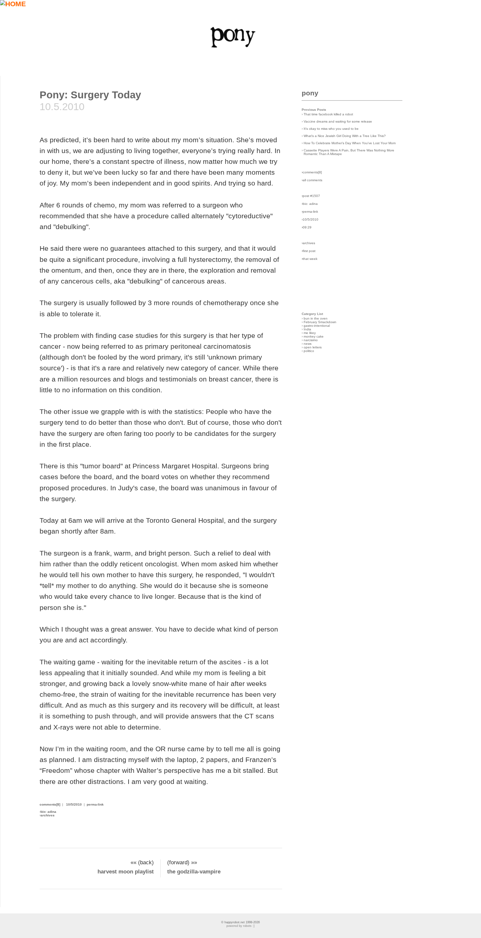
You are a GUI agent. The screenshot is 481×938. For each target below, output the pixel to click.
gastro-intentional (317, 325)
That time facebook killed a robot (328, 114)
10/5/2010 (74, 804)
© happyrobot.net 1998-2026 (240, 922)
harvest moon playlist (126, 872)
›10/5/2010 (310, 219)
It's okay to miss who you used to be (331, 128)
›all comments (312, 180)
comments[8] (50, 804)
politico (309, 351)
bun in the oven (316, 318)
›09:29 (307, 227)
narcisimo (311, 340)
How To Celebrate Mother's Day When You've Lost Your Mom (350, 143)
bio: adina (48, 811)
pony (310, 93)
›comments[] (312, 172)
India (307, 329)
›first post (308, 251)
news (308, 343)
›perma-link (310, 211)
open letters (313, 347)
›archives (308, 243)
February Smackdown (320, 322)
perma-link (95, 804)
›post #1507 (311, 196)
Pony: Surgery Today (90, 95)
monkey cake (314, 336)
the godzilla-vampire (194, 872)
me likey (310, 333)
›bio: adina (310, 203)
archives (48, 815)
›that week (309, 259)
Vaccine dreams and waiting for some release (338, 121)
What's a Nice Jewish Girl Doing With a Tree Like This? (345, 136)
